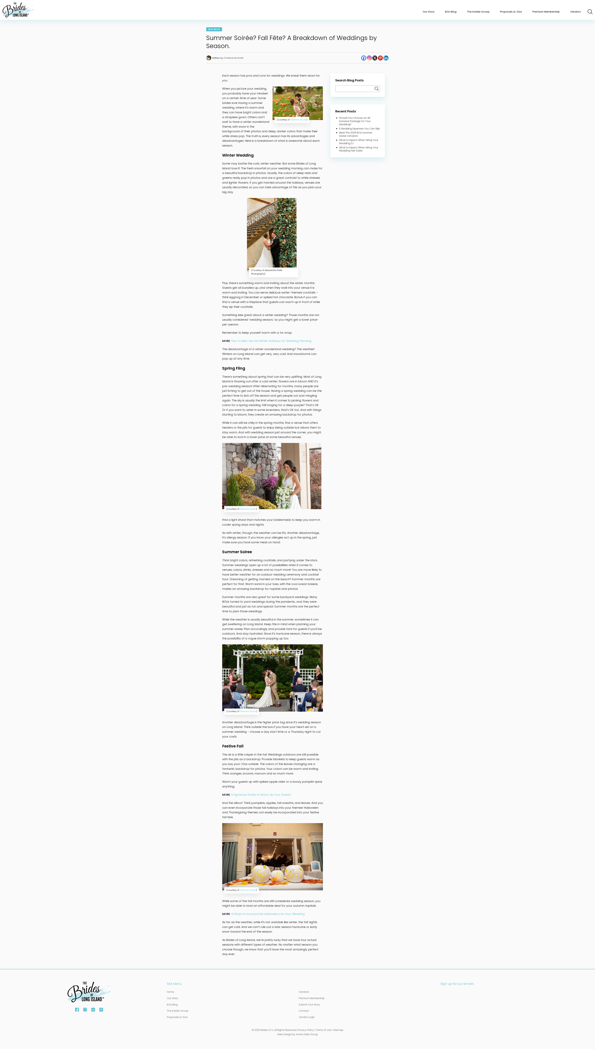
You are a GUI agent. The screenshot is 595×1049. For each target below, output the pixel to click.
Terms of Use (323, 1030)
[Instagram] (369, 58)
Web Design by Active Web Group (297, 1034)
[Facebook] (363, 58)
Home (170, 992)
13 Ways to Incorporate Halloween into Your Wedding (268, 914)
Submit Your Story (309, 1004)
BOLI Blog (450, 11)
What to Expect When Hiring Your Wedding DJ (358, 141)
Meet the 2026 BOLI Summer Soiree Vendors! (355, 134)
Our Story (428, 11)
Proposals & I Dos (511, 11)
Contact (304, 1011)
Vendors (575, 11)
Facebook (77, 1009)
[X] (374, 58)
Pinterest (101, 1009)
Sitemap (338, 1030)
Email (93, 1009)
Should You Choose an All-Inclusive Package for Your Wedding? (355, 121)
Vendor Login (307, 1017)
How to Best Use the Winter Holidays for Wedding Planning (271, 341)
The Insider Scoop (478, 11)
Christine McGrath (234, 58)
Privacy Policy (306, 1030)
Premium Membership (546, 11)
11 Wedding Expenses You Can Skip (359, 128)
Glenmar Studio (298, 119)
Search (590, 11)
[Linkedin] (385, 58)
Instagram (85, 1009)
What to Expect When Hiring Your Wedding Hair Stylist (358, 149)
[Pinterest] (380, 58)
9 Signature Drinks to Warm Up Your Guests (261, 795)
